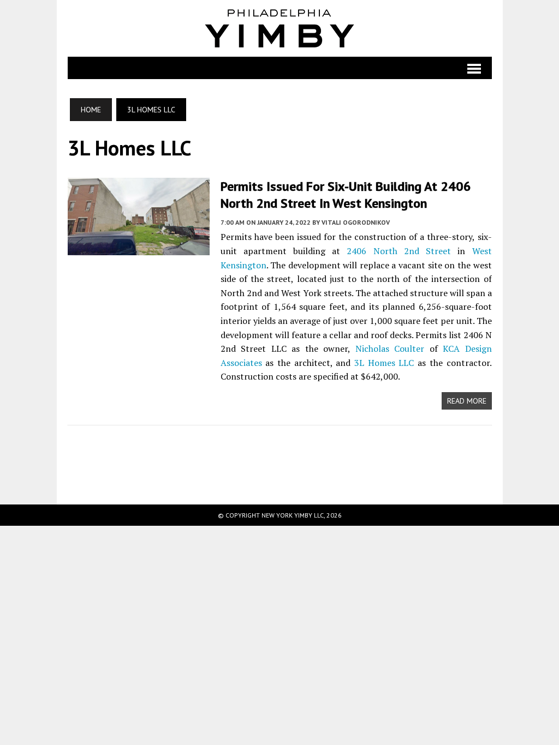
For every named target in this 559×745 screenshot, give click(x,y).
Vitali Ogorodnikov (356, 222)
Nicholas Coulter (390, 349)
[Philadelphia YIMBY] (280, 28)
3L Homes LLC (384, 363)
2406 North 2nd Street (399, 251)
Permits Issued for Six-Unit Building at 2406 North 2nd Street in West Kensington (346, 195)
